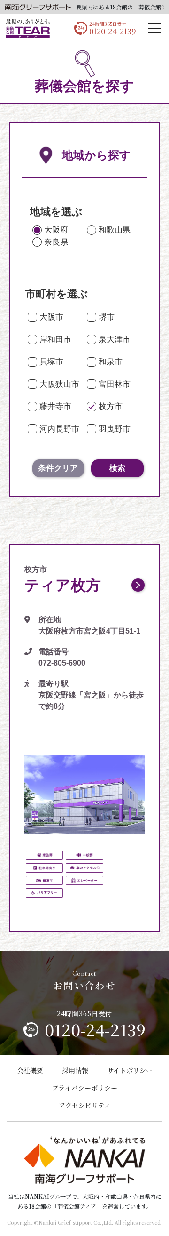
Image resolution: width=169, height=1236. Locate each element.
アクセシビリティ (85, 1105)
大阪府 (56, 229)
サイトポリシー (130, 1070)
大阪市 (51, 317)
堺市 (107, 317)
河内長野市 (59, 429)
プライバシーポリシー (84, 1087)
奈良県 (56, 242)
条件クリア (58, 468)
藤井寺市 (55, 406)
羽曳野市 (115, 429)
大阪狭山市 (59, 384)
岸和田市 (55, 339)
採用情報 (75, 1070)
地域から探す (96, 155)
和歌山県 (115, 229)
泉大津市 (115, 339)
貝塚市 (51, 361)
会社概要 (30, 1070)
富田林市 (115, 384)
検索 (117, 468)
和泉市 (111, 361)
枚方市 (111, 406)
